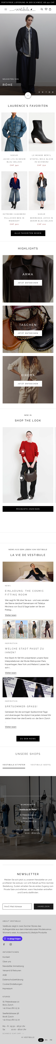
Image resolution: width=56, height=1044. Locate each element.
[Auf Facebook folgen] (4, 944)
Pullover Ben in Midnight (14, 219)
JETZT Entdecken (28, 333)
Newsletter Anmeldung (13, 966)
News (8, 586)
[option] (46, 1039)
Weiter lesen (10, 615)
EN (46, 1040)
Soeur (14, 155)
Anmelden (44, 906)
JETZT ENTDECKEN (28, 283)
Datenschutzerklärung (13, 979)
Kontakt (6, 957)
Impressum (8, 988)
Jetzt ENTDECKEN (28, 384)
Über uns (7, 961)
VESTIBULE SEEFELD (42, 765)
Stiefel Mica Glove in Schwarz (41, 160)
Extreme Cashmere (14, 214)
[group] (28, 54)
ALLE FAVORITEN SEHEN (28, 233)
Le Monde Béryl (41, 155)
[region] (28, 54)
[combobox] (41, 1040)
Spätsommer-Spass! (21, 706)
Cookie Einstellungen (12, 984)
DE (41, 1040)
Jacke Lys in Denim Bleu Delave (14, 160)
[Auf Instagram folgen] (10, 944)
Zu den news (28, 739)
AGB (5, 975)
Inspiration (11, 643)
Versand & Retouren (12, 970)
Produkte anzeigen (28, 509)
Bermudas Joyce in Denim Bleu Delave (41, 219)
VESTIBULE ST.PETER (14, 765)
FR (51, 1040)
